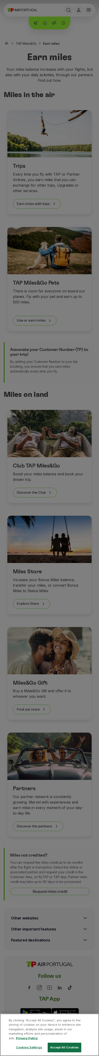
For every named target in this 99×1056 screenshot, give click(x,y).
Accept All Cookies (64, 1047)
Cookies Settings (29, 1047)
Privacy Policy (27, 1038)
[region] (49, 1035)
